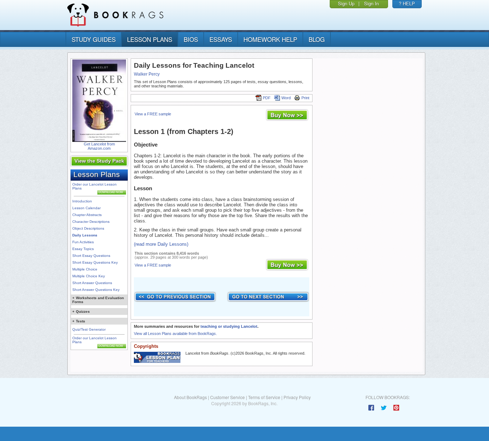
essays (220, 39)
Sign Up (346, 3)
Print (305, 98)
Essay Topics (83, 249)
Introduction (82, 201)
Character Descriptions (91, 222)
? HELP (407, 3)
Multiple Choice (84, 269)
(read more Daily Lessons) (161, 244)
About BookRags (190, 397)
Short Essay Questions (91, 256)
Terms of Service (264, 397)
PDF (267, 98)
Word (286, 98)
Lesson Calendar (86, 208)
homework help (270, 39)
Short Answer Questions (92, 283)
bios (191, 39)
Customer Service (227, 397)
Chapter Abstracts (87, 215)
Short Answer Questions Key (96, 290)
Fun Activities (83, 242)
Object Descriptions (88, 228)
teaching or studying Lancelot (228, 326)
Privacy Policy (297, 397)
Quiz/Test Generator (89, 329)
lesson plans (149, 39)
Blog (317, 39)
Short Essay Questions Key (95, 262)
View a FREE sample (153, 114)
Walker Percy (147, 74)
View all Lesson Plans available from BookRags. (175, 333)
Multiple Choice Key (88, 276)
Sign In (371, 3)
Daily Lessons (84, 235)
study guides (94, 39)
